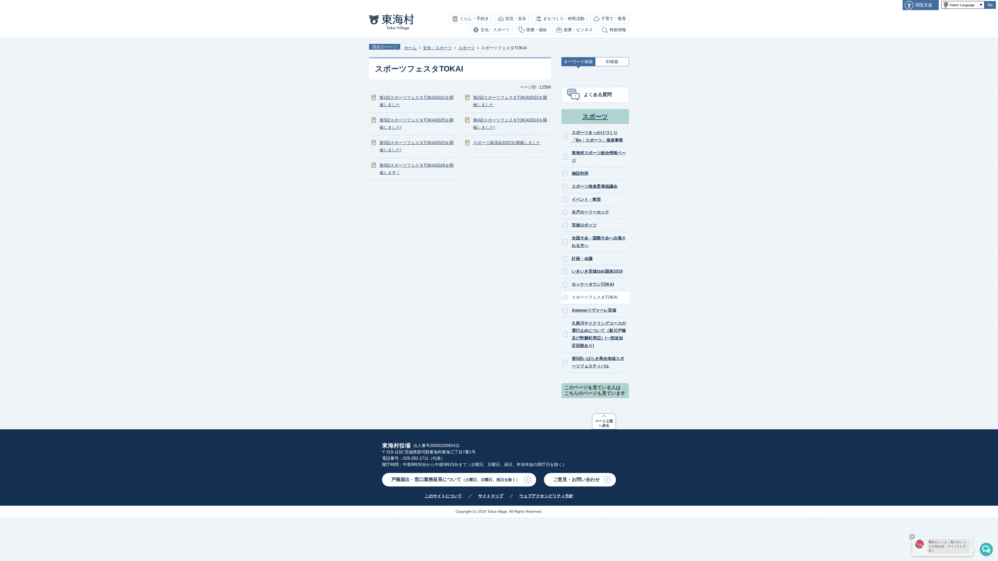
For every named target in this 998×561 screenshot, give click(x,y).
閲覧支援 (924, 5)
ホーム (410, 48)
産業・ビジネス (578, 30)
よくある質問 (598, 94)
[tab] (578, 63)
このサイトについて (443, 496)
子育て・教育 (613, 18)
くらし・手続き (474, 18)
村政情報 (617, 30)
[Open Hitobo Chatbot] (986, 549)
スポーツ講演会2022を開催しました (507, 143)
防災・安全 (515, 18)
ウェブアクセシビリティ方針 (546, 496)
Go (990, 5)
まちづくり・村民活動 (564, 18)
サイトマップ (490, 496)
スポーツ (466, 48)
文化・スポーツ (495, 30)
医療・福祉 (536, 30)
